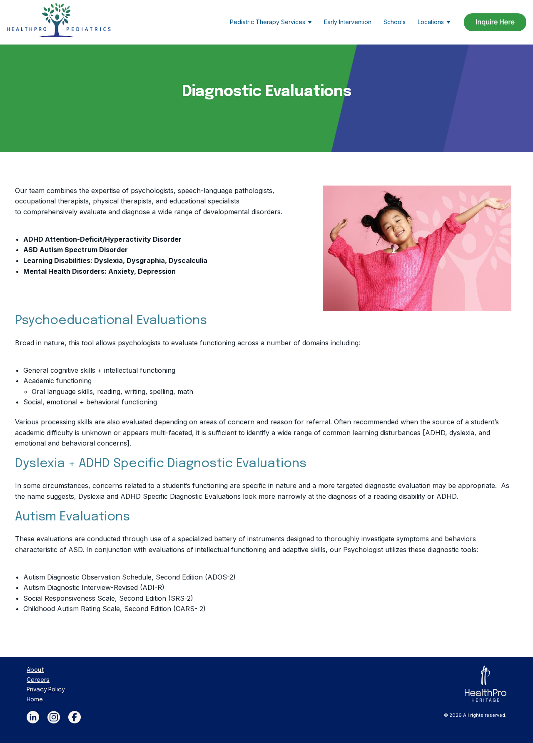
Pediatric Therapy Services (267, 21)
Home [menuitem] (35, 700)
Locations (431, 21)
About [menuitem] (35, 670)
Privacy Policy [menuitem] (46, 690)
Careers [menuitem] (38, 680)
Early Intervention (347, 21)
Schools (395, 21)
